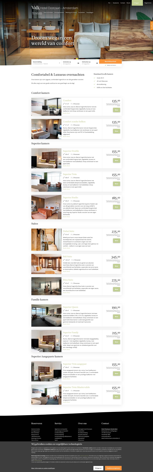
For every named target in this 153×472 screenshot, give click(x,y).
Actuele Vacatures (82, 434)
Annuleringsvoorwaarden (61, 431)
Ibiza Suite (68, 280)
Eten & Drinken (48, 12)
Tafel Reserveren (35, 436)
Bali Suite (67, 257)
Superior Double (71, 151)
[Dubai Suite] (46, 240)
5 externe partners (84, 455)
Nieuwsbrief (81, 438)
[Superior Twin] (46, 182)
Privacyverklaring (59, 434)
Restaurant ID (35, 434)
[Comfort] (46, 107)
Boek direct (66, 113)
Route (128, 3)
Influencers (81, 440)
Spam (56, 440)
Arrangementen (59, 12)
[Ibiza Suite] (46, 286)
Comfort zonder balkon (74, 122)
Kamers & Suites (37, 12)
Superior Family (70, 333)
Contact (122, 3)
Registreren (147, 3)
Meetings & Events (71, 12)
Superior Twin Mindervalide (76, 387)
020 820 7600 (106, 434)
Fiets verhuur (34, 440)
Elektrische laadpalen (83, 436)
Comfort (67, 101)
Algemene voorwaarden (61, 429)
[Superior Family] (46, 341)
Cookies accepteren (113, 468)
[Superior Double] (46, 158)
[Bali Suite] (46, 264)
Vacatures (116, 3)
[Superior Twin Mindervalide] (46, 395)
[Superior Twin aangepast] (46, 371)
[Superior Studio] (46, 207)
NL (109, 3)
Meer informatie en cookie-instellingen (43, 468)
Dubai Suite (68, 231)
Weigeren (98, 468)
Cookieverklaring (38, 460)
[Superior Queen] (46, 315)
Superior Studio (70, 198)
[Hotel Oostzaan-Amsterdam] (54, 9)
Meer (116, 110)
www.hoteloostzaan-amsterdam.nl (110, 438)
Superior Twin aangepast (75, 364)
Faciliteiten (81, 12)
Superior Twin (70, 174)
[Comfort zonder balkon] (46, 129)
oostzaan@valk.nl (106, 436)
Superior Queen (70, 307)
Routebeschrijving (83, 432)
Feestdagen (89, 12)
